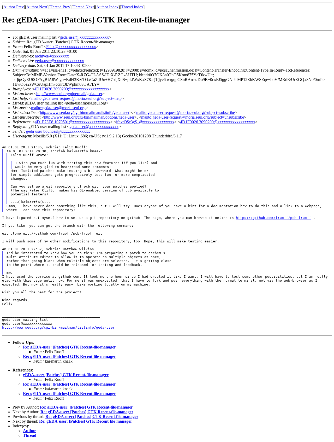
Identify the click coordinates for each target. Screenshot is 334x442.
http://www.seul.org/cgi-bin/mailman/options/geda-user (89, 117)
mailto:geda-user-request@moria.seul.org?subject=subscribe (185, 112)
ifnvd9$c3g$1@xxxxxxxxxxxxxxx (145, 122)
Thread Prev (60, 7)
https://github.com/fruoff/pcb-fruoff (273, 218)
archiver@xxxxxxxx (52, 56)
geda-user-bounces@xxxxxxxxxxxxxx (58, 131)
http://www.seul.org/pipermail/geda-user (69, 93)
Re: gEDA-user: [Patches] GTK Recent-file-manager (69, 347)
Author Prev (13, 7)
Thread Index (132, 7)
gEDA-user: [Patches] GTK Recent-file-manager (66, 375)
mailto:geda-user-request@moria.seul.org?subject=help (76, 98)
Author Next (36, 7)
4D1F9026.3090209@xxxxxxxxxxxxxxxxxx (71, 89)
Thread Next (83, 7)
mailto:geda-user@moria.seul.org (58, 108)
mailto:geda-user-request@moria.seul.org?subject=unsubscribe (192, 117)
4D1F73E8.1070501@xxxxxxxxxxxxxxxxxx (72, 122)
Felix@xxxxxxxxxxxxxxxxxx (71, 46)
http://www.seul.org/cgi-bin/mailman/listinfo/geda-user (84, 112)
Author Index (107, 7)
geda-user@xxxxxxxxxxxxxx (84, 37)
